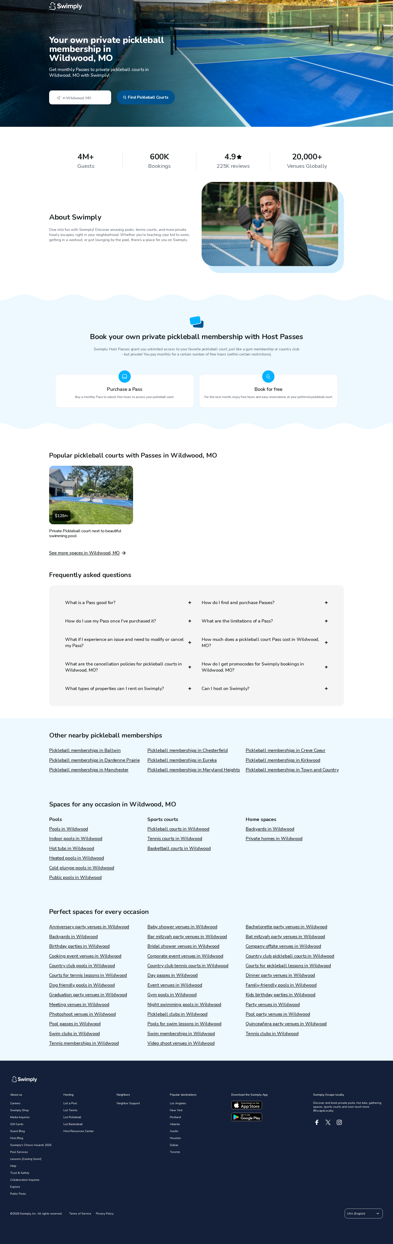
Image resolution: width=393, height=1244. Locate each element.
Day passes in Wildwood (172, 975)
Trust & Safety (19, 1173)
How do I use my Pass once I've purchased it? (110, 621)
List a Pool (70, 1103)
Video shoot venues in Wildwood (181, 1043)
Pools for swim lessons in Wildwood (184, 1024)
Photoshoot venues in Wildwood (82, 1014)
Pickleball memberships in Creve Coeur (285, 750)
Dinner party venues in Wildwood (280, 975)
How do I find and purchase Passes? (238, 603)
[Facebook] (316, 1122)
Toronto (175, 1152)
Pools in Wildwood (68, 829)
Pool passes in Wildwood (75, 1024)
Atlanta (175, 1124)
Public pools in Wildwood (75, 877)
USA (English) (356, 1214)
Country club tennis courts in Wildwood (187, 966)
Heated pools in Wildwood (76, 858)
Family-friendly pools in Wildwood (281, 985)
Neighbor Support (128, 1103)
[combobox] (80, 97)
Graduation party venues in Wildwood (88, 995)
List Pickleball (72, 1117)
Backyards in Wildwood (270, 829)
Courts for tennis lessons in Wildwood (88, 975)
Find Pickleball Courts (148, 97)
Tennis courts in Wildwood (174, 839)
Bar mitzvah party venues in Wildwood (187, 937)
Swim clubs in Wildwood (74, 1034)
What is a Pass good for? (90, 603)
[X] (328, 1122)
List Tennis (70, 1110)
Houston (175, 1138)
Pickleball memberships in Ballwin (85, 750)
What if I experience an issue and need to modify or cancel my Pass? (124, 642)
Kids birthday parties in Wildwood (280, 995)
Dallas (174, 1145)
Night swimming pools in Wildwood (184, 1005)
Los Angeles (178, 1103)
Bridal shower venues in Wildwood (183, 946)
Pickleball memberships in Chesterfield (187, 750)
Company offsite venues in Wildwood (283, 946)
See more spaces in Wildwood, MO (84, 553)
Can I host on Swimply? (225, 689)
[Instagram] (339, 1122)
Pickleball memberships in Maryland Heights (193, 770)
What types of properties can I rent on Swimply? (114, 689)
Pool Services (19, 1152)
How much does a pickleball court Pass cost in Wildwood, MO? (260, 642)
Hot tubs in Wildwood (71, 848)
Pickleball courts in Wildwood (178, 829)
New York (176, 1110)
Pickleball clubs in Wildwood (177, 1014)
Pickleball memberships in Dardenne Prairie (94, 760)
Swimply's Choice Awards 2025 (30, 1145)
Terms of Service (80, 1214)
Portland (175, 1117)
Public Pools (18, 1194)
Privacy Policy (105, 1214)
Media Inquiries (20, 1117)
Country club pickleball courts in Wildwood (290, 956)
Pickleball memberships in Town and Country (292, 770)
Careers (15, 1103)
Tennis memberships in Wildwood (84, 1043)
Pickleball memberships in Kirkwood (283, 760)
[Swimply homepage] (196, 6)
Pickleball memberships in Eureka (182, 760)
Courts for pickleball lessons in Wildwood (288, 966)
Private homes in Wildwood (274, 839)
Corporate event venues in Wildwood (185, 956)
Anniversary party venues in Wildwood (89, 927)
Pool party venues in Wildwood (278, 1014)
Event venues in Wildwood (174, 985)
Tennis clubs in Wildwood (272, 1034)
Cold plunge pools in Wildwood (81, 868)
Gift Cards (16, 1124)
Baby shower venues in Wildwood (182, 927)
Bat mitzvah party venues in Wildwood (285, 937)
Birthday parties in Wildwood (79, 946)
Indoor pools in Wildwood (75, 839)
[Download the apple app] (246, 1105)
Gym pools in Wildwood (171, 995)
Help (13, 1166)
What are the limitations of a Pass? (237, 621)
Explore (15, 1187)
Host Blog (16, 1138)
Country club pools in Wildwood (82, 966)
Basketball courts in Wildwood (179, 848)
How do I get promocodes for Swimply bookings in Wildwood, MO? (253, 667)
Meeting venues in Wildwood (79, 1005)
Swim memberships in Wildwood (181, 1034)
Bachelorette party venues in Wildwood (286, 927)
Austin (174, 1131)
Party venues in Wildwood (273, 1005)
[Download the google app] (246, 1117)
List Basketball (73, 1124)
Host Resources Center (78, 1131)
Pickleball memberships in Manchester (89, 770)
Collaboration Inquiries (25, 1180)
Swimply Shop (19, 1110)
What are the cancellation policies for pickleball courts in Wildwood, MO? (123, 667)
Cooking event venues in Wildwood (85, 956)
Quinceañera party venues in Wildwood (286, 1024)
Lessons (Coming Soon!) (25, 1159)
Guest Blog (17, 1131)
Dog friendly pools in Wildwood (82, 985)
